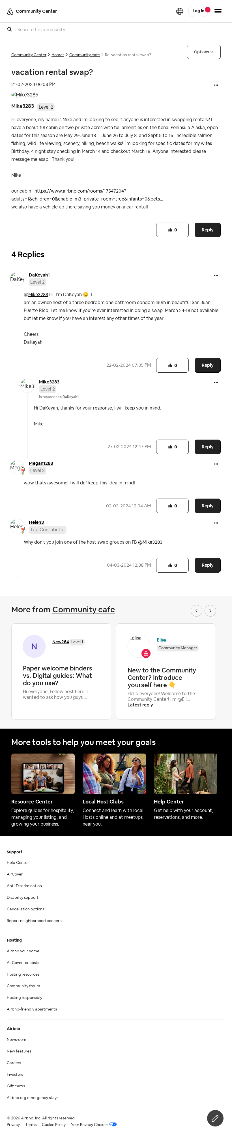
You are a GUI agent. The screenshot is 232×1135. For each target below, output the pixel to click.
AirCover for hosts (23, 963)
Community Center (28, 55)
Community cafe (84, 55)
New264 (60, 641)
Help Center (18, 863)
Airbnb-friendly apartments (32, 1009)
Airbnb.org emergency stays (32, 1098)
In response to (59, 396)
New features (19, 1051)
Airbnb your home (23, 951)
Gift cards (16, 1086)
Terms (30, 1125)
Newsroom (16, 1040)
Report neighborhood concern (34, 921)
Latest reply (140, 705)
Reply (208, 230)
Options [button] (201, 51)
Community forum (23, 986)
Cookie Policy (54, 1125)
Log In (198, 11)
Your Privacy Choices (89, 1125)
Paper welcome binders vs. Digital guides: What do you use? (57, 675)
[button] (216, 85)
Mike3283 (22, 106)
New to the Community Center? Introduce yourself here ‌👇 (162, 677)
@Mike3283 (36, 294)
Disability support (22, 898)
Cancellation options (25, 909)
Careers (14, 1063)
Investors (15, 1075)
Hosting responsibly (24, 998)
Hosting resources (23, 974)
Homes (57, 55)
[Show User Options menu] (218, 11)
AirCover (15, 874)
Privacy (13, 1125)
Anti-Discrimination (24, 886)
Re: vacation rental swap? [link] (128, 55)
